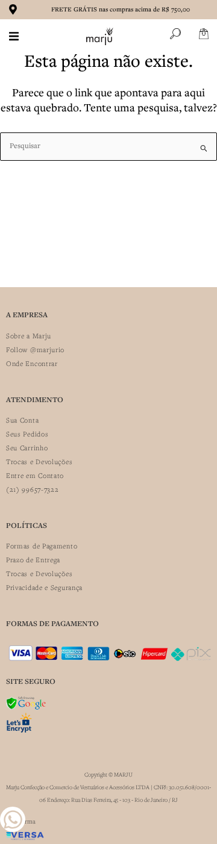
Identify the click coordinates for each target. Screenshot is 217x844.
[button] (14, 36)
